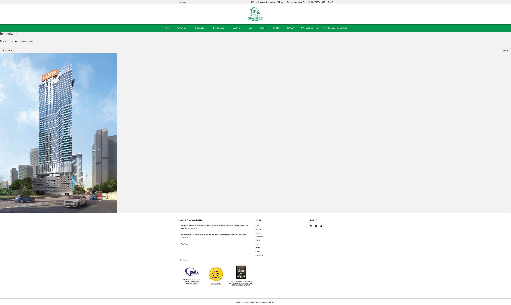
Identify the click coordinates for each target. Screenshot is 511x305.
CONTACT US (307, 28)
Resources (259, 236)
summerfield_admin (25, 41)
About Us (258, 229)
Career (258, 251)
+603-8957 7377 (313, 2)
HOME (167, 28)
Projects (258, 233)
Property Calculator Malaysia (334, 28)
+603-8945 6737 (327, 2)
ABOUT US (182, 28)
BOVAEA (290, 28)
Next (504, 51)
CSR (250, 28)
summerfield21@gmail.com (291, 2)
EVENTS (236, 28)
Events (258, 240)
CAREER (276, 28)
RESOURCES (218, 28)
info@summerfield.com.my (265, 2)
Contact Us (259, 255)
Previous (8, 51)
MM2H (262, 28)
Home (257, 225)
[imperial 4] (58, 133)
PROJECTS (200, 28)
